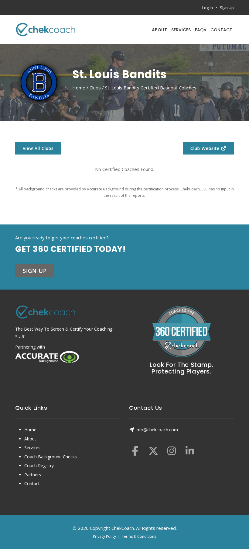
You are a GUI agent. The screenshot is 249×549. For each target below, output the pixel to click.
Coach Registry (39, 465)
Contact (32, 483)
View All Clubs (38, 148)
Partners (32, 475)
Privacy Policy (104, 536)
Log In (207, 7)
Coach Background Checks (50, 457)
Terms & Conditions (139, 536)
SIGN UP (35, 270)
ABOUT (159, 30)
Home (78, 88)
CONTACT (221, 30)
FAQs (200, 30)
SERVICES (181, 30)
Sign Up (227, 7)
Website (205, 148)
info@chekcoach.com (157, 430)
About (30, 439)
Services (32, 447)
